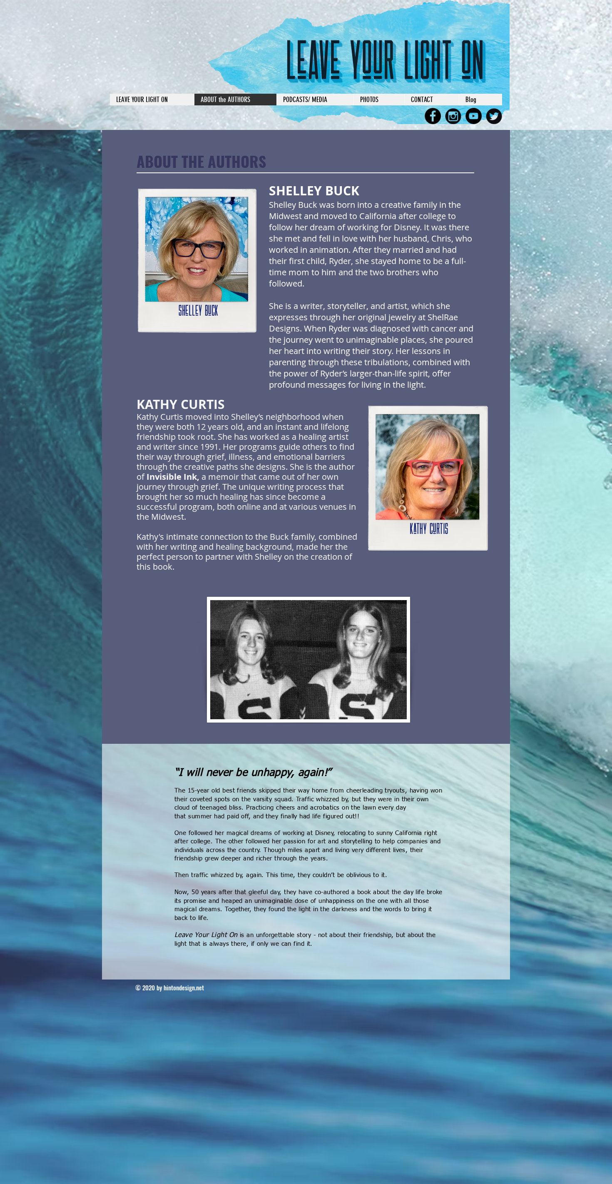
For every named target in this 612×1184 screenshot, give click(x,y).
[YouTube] (473, 116)
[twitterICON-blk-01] (494, 116)
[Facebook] (433, 116)
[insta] (453, 116)
